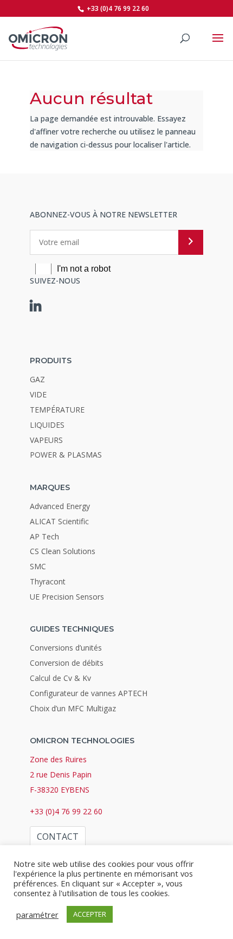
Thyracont (48, 581)
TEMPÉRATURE (57, 409)
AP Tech (44, 536)
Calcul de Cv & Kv (60, 678)
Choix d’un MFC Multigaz (73, 708)
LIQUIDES (47, 425)
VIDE (38, 394)
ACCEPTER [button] (89, 914)
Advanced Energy (60, 506)
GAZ (37, 379)
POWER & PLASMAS (66, 454)
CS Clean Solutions (62, 551)
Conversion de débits (66, 663)
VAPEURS (46, 440)
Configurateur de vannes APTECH (88, 693)
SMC (38, 566)
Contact (58, 836)
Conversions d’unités (66, 647)
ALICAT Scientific (59, 521)
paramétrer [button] (37, 914)
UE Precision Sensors (67, 596)
